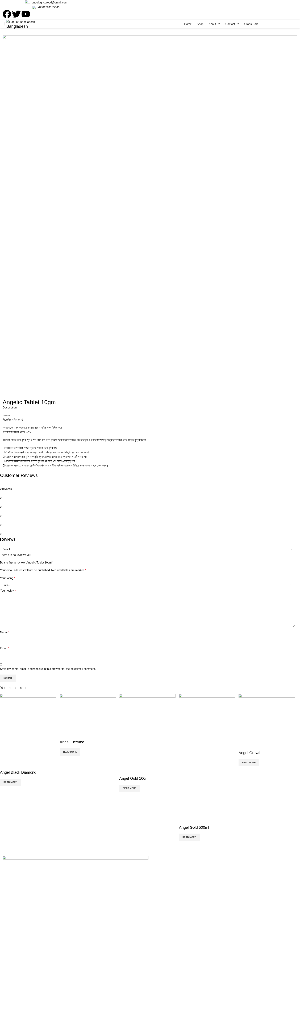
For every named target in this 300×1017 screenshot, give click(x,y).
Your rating (7, 578)
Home (9, 940)
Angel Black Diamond (18, 772)
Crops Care (13, 965)
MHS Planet (116, 1010)
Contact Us (12, 959)
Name (4, 632)
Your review (8, 590)
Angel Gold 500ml (194, 827)
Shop (9, 946)
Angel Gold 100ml (134, 778)
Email (4, 648)
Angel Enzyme (72, 742)
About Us (11, 953)
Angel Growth (250, 753)
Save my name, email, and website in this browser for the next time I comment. (48, 668)
